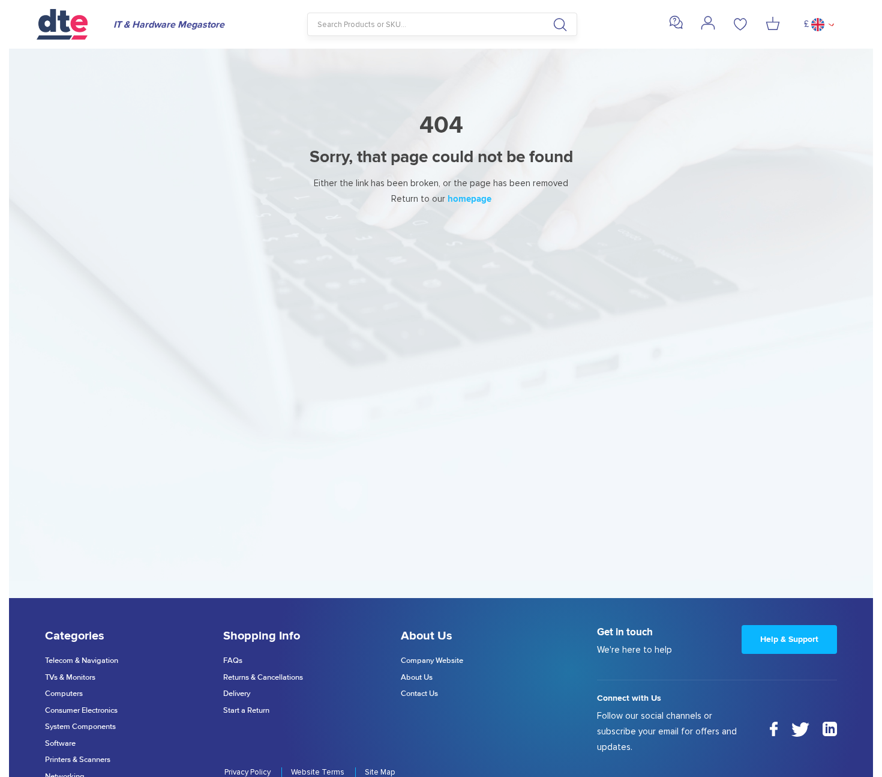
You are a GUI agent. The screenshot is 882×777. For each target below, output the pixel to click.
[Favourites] (740, 24)
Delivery (236, 694)
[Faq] (676, 27)
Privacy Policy (248, 772)
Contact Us (419, 694)
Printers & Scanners (77, 760)
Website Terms (318, 772)
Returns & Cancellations (263, 678)
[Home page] (69, 24)
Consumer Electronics (81, 711)
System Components (80, 727)
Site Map (380, 772)
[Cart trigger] (773, 24)
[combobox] (442, 24)
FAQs (232, 661)
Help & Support (789, 639)
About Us (417, 678)
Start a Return (246, 711)
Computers (64, 694)
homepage (469, 198)
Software (60, 744)
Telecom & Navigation (81, 661)
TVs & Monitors (70, 678)
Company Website (432, 661)
